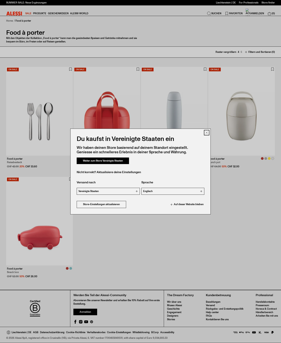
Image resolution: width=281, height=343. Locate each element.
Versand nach (86, 182)
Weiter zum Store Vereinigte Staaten (103, 160)
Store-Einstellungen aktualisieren (101, 204)
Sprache (147, 182)
